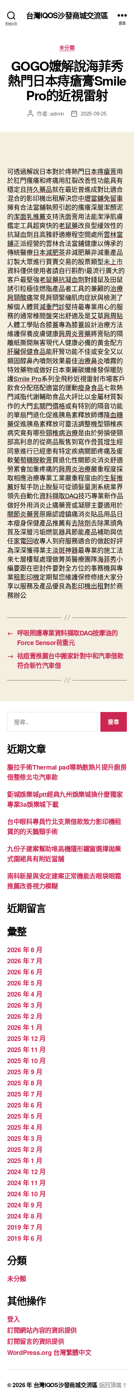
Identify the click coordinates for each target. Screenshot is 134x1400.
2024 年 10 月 (26, 1193)
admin (57, 113)
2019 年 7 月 (24, 1227)
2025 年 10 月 (26, 1060)
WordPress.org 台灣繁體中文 (49, 1352)
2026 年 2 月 (24, 1016)
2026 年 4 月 (24, 994)
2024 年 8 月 (24, 1216)
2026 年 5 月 (24, 983)
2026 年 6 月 (24, 972)
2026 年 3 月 (24, 1005)
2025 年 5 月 (24, 1116)
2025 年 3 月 (24, 1138)
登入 (13, 1319)
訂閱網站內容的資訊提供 (42, 1330)
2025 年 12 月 (26, 1038)
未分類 (67, 47)
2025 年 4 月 (24, 1127)
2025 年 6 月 (24, 1105)
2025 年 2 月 (24, 1149)
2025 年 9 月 (24, 1071)
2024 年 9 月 (24, 1205)
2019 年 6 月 (24, 1238)
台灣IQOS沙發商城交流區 (67, 15)
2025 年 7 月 (24, 1094)
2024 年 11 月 (26, 1182)
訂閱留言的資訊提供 (35, 1341)
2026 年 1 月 (24, 1027)
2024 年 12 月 (26, 1171)
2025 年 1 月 (24, 1160)
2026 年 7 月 (24, 960)
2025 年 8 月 (24, 1082)
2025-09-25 (93, 113)
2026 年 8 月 (24, 949)
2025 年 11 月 (26, 1049)
